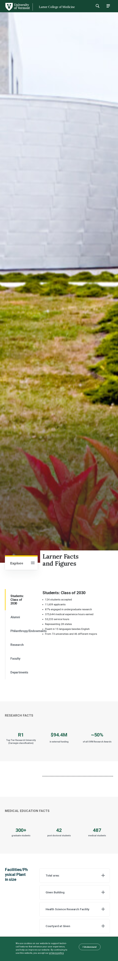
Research (17, 645)
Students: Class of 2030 (17, 599)
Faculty (15, 658)
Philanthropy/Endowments (19, 631)
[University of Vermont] (17, 10)
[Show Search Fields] (97, 6)
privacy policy (56, 953)
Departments (19, 672)
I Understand (90, 947)
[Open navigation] (32, 563)
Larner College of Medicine (57, 7)
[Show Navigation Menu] (108, 6)
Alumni (15, 617)
